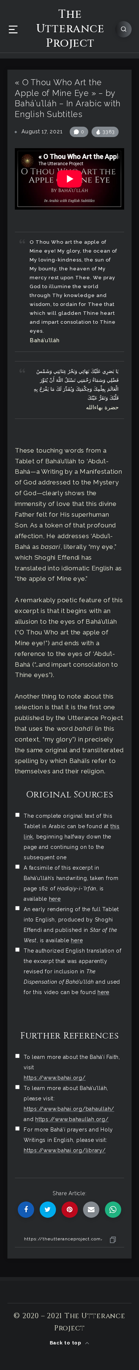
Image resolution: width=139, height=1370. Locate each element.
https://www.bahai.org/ (55, 1078)
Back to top (66, 1343)
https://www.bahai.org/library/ (65, 1150)
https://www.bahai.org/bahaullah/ (69, 1109)
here (55, 899)
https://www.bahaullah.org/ (72, 1119)
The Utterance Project (70, 29)
